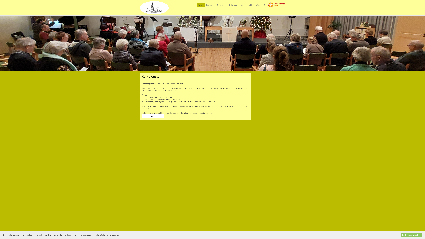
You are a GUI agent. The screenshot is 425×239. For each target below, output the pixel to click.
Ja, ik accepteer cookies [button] (411, 235)
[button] (119, 235)
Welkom (201, 5)
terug (153, 116)
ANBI (250, 5)
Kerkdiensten (234, 5)
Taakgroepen (221, 5)
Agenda (243, 5)
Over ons (209, 5)
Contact (257, 5)
